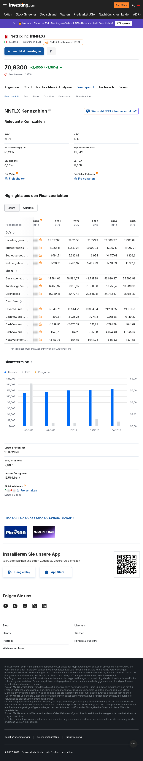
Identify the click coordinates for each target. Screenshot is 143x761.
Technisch (106, 87)
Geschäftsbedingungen (17, 737)
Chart (27, 87)
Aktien (8, 14)
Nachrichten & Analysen (54, 87)
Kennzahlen (64, 96)
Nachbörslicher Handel (114, 14)
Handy (7, 633)
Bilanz (36, 96)
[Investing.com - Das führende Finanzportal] (21, 5)
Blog (6, 625)
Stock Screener (26, 14)
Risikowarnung (74, 737)
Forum (123, 87)
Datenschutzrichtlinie (48, 737)
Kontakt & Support (85, 640)
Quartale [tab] (28, 207)
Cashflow (49, 96)
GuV (26, 96)
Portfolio (8, 640)
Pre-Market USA (84, 14)
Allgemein (11, 87)
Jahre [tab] (11, 207)
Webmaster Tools (14, 648)
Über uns (80, 625)
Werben (79, 633)
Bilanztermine (83, 96)
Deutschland (48, 14)
